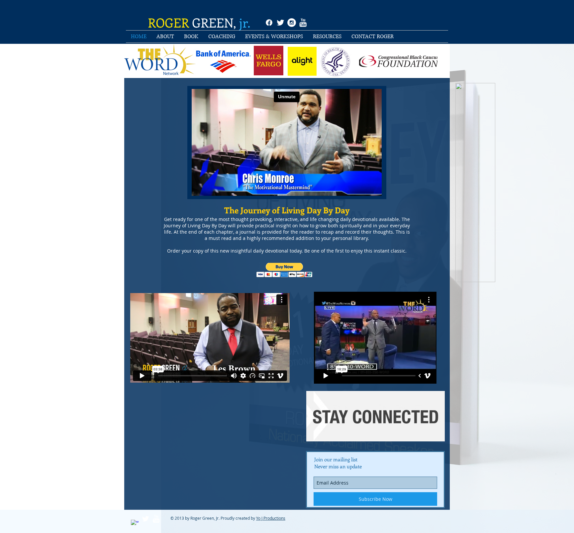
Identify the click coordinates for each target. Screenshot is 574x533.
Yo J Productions (270, 518)
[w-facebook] (135, 524)
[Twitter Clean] (280, 22)
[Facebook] (269, 22)
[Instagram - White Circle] (291, 22)
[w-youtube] (303, 22)
